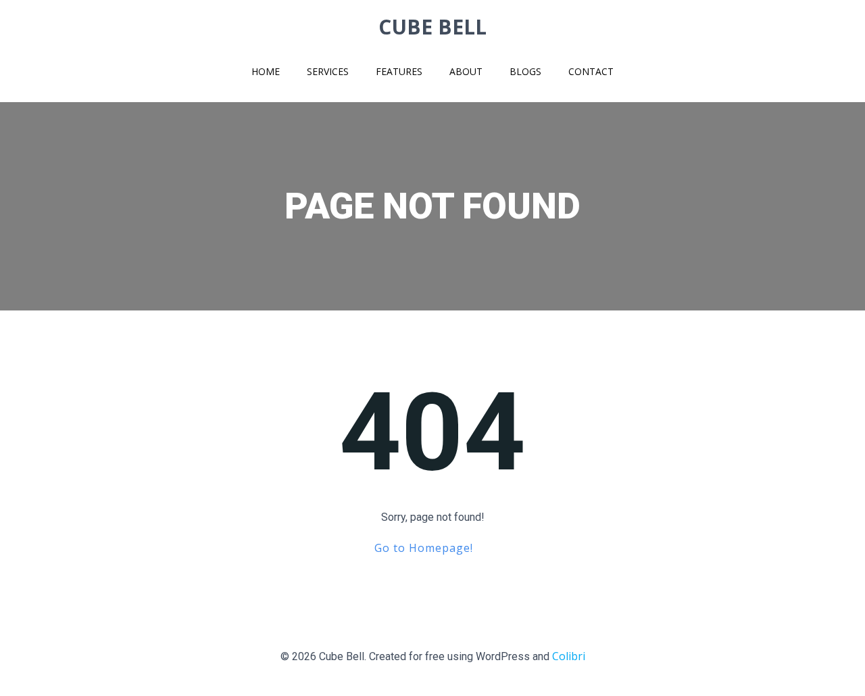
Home (265, 71)
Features (399, 71)
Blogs (525, 71)
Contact (591, 71)
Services (328, 71)
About (466, 71)
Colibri (568, 656)
